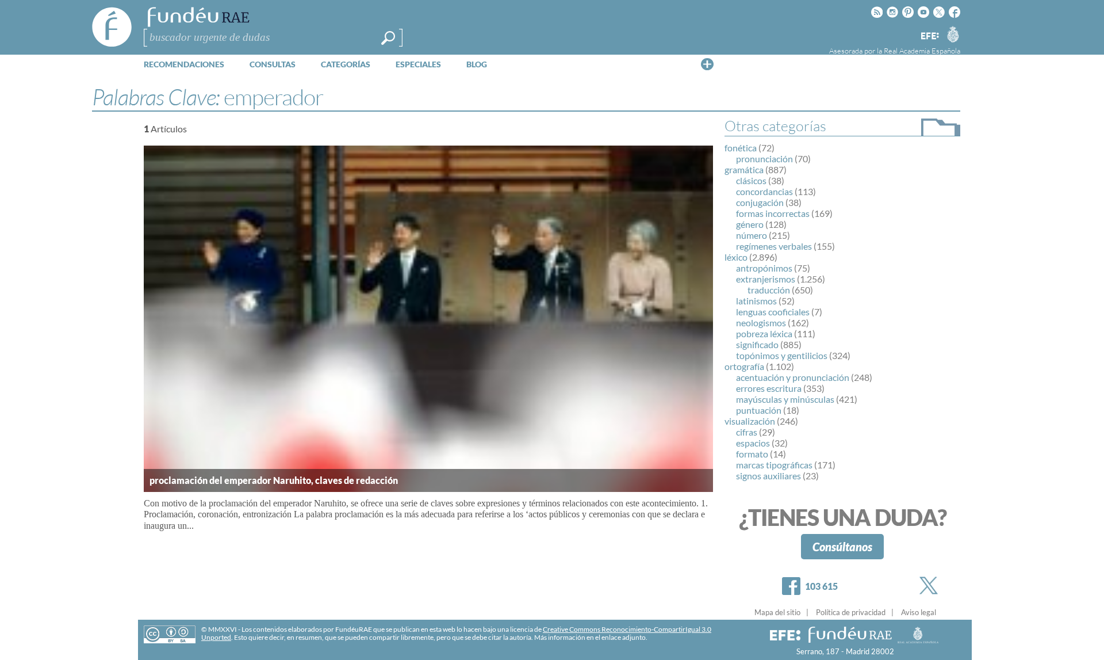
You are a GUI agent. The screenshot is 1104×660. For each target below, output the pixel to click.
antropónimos (764, 267)
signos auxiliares (768, 475)
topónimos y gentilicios (781, 355)
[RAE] (952, 34)
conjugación (760, 202)
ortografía (744, 366)
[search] (388, 38)
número (751, 235)
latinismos (756, 300)
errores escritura (769, 388)
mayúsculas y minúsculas (785, 399)
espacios (753, 442)
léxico (735, 256)
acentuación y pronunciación (792, 377)
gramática (744, 169)
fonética (740, 147)
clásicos (751, 180)
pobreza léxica (764, 333)
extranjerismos (765, 278)
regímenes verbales (774, 246)
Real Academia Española (922, 50)
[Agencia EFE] (929, 36)
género (750, 224)
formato (752, 453)
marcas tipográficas (774, 464)
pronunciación (764, 158)
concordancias (764, 191)
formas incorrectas (773, 213)
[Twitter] (930, 585)
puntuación (758, 410)
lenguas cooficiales (773, 311)
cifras (746, 431)
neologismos (761, 322)
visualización (749, 420)
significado (757, 344)
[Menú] (707, 64)
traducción (768, 289)
